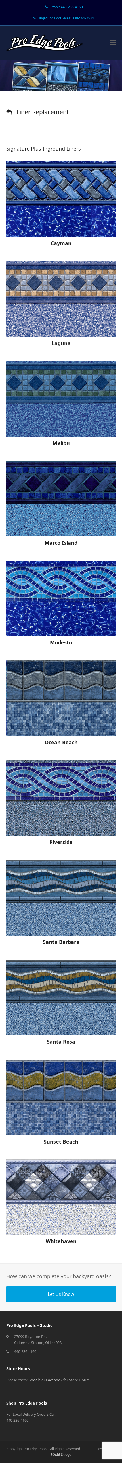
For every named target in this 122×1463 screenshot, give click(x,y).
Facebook (54, 1379)
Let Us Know (61, 1294)
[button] (113, 42)
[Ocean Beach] (61, 698)
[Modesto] (61, 598)
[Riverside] (61, 798)
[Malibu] (61, 399)
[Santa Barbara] (61, 898)
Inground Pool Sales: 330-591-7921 (66, 18)
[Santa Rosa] (61, 998)
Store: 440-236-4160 (67, 7)
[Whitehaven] (61, 1197)
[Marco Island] (61, 498)
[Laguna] (61, 299)
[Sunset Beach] (61, 1097)
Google (34, 1379)
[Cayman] (61, 199)
